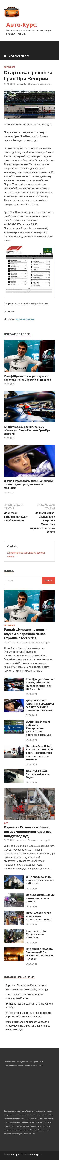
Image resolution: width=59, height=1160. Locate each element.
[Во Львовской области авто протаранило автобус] (14, 905)
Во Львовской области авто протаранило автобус (40, 898)
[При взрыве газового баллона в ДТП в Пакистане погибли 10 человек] (14, 960)
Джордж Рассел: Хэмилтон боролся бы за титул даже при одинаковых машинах (29, 484)
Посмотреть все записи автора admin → (26, 554)
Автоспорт (9, 67)
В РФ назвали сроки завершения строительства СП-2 (38, 916)
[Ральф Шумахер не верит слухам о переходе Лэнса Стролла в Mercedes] (29, 372)
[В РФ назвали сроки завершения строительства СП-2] (14, 923)
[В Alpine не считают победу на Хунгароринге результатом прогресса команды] (14, 732)
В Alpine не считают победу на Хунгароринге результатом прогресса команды (38, 728)
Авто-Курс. (21, 24)
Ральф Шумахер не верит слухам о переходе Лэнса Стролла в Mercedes (27, 377)
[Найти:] (29, 580)
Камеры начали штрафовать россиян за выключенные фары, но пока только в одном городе (28, 1025)
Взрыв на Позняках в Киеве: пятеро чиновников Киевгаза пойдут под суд (27, 831)
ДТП (6, 823)
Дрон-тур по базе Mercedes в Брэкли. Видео (38, 774)
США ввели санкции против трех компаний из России (40, 880)
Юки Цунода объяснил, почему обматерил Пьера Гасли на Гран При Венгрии (27, 430)
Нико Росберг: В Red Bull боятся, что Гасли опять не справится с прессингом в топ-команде (39, 753)
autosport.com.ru (25, 318)
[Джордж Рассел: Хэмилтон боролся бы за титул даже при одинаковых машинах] (29, 477)
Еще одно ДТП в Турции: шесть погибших (36, 934)
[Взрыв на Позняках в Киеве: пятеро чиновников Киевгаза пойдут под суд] (29, 820)
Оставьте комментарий (40, 84)
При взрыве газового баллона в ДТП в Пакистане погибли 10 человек (39, 953)
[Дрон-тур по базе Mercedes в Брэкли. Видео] (14, 781)
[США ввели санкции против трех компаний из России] (14, 887)
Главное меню (18, 55)
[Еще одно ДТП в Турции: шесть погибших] (14, 941)
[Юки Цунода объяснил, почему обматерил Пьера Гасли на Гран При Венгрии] (29, 423)
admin (23, 84)
